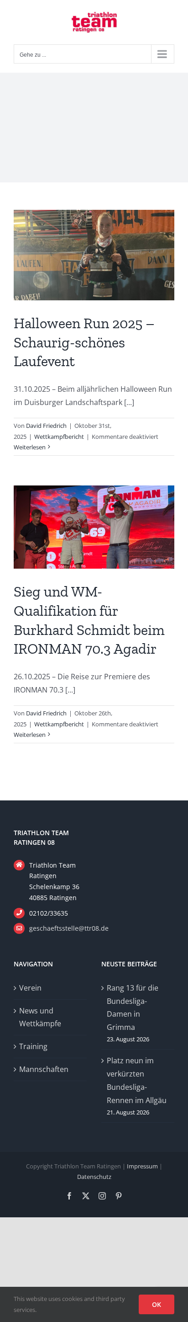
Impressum (142, 1166)
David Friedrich (46, 425)
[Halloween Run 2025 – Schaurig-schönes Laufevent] (94, 255)
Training (33, 1046)
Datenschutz (94, 1177)
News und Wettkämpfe (40, 1017)
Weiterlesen (30, 447)
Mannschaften (43, 1069)
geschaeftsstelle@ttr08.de (58, 928)
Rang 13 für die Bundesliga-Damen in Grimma (132, 1007)
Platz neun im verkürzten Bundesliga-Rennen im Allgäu (137, 1080)
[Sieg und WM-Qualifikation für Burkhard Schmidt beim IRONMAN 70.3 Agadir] (94, 527)
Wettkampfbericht (59, 436)
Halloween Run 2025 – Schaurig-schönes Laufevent (84, 342)
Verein (30, 988)
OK (156, 1304)
